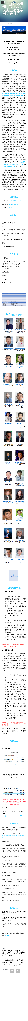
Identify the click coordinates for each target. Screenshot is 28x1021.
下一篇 (4, 958)
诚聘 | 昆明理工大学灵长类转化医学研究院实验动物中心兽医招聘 (13, 952)
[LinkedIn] (12, 971)
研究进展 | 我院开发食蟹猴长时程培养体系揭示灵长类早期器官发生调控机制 (13, 962)
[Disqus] (14, 993)
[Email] (18, 971)
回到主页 (5, 969)
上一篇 (4, 948)
